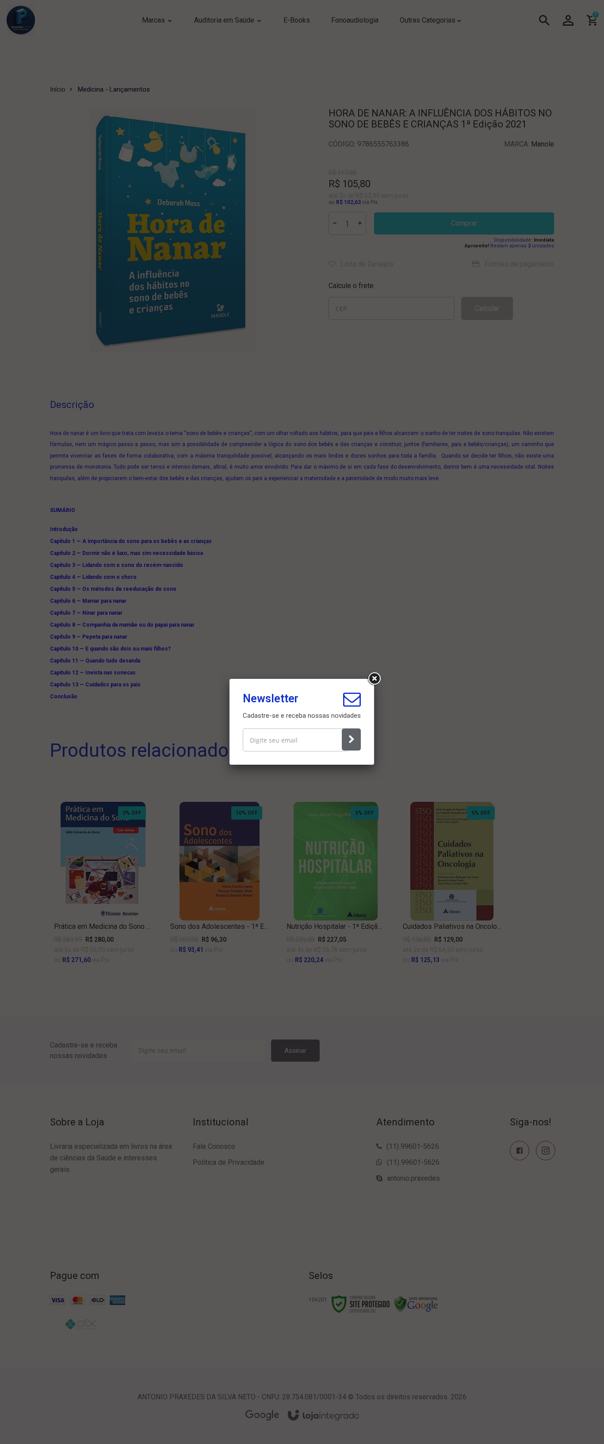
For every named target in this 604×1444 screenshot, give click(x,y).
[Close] (374, 679)
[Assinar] (351, 739)
